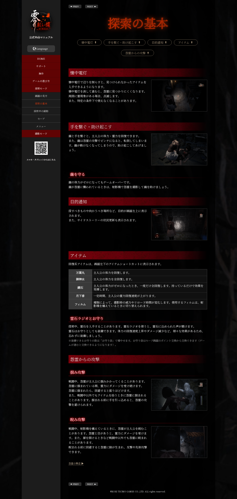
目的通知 (157, 42)
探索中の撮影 (41, 111)
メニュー (41, 126)
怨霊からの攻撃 (135, 53)
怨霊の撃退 (75, 463)
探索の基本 (41, 103)
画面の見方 (41, 96)
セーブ (41, 118)
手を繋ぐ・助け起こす (122, 42)
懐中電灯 (87, 42)
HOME (41, 58)
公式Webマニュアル (41, 37)
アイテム (183, 42)
